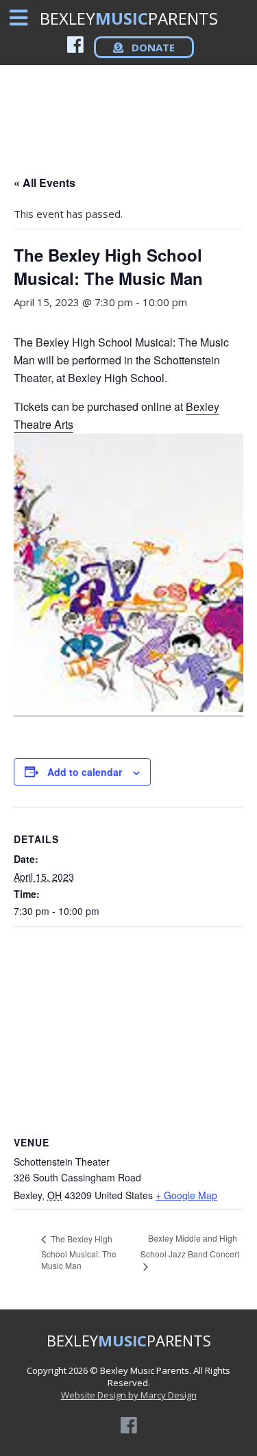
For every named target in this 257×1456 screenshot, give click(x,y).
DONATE (152, 47)
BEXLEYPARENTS (129, 18)
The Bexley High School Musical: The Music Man (79, 1252)
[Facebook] (75, 44)
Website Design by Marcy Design (129, 1395)
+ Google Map (186, 1195)
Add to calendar (84, 772)
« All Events (44, 182)
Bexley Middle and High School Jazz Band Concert (189, 1245)
